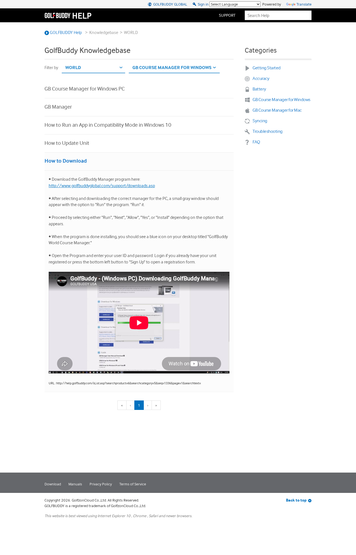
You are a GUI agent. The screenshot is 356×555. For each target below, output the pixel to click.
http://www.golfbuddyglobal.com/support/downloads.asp (102, 185)
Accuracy (261, 78)
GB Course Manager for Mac (277, 110)
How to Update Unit (66, 143)
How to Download (65, 161)
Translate (304, 4)
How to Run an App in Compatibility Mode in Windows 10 (107, 125)
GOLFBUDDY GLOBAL (169, 4)
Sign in (203, 4)
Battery (259, 89)
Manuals (75, 484)
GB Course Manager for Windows (281, 99)
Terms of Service (132, 484)
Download (52, 484)
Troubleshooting (268, 131)
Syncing (260, 120)
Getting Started (267, 67)
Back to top (296, 500)
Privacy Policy (101, 484)
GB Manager (58, 107)
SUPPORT (227, 15)
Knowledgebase (103, 32)
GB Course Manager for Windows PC (84, 88)
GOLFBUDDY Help (65, 32)
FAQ (256, 142)
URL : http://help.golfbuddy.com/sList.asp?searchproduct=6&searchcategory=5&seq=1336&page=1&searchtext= (125, 383)
